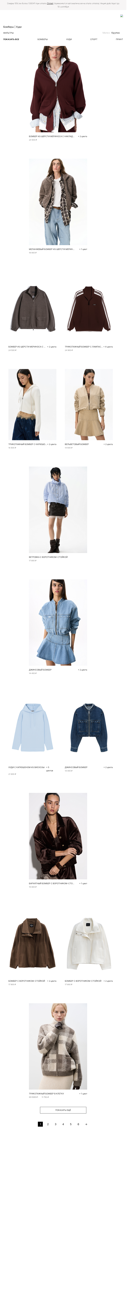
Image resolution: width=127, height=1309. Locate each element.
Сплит (50, 3)
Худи (69, 39)
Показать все (11, 39)
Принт (119, 39)
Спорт (93, 39)
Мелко (106, 32)
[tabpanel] (89, 307)
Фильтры (8, 33)
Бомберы (43, 39)
